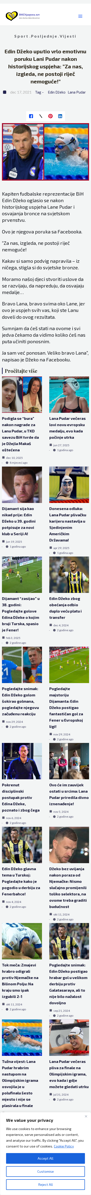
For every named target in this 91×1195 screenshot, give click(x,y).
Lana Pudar (77, 92)
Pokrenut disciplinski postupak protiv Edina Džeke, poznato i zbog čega (21, 797)
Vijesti (68, 36)
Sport (21, 36)
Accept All (45, 1158)
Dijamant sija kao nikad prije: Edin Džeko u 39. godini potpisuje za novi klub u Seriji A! (19, 521)
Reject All (45, 1184)
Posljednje (44, 36)
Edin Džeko (57, 92)
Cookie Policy (64, 1146)
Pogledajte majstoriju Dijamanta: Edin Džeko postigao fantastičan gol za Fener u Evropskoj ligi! (66, 707)
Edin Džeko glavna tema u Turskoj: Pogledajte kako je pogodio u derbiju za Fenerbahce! (21, 881)
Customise (45, 1171)
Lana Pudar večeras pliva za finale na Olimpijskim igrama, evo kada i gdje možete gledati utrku (69, 1074)
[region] (45, 1153)
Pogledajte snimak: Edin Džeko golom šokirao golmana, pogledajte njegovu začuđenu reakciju (20, 701)
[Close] (86, 1116)
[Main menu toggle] (80, 16)
